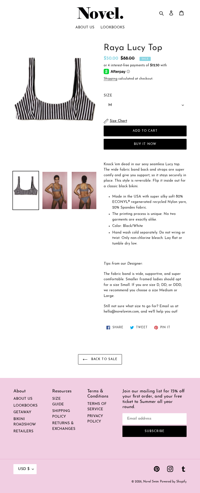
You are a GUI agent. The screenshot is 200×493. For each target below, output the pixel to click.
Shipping (110, 78)
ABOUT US (22, 399)
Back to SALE (103, 359)
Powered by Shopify (173, 481)
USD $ (24, 469)
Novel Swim (151, 481)
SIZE (108, 95)
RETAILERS (23, 431)
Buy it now (145, 144)
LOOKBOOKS (25, 406)
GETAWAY (22, 412)
